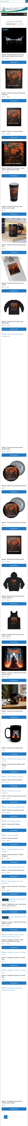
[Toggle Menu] (25, 14)
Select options (14, 62)
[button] (3, 14)
